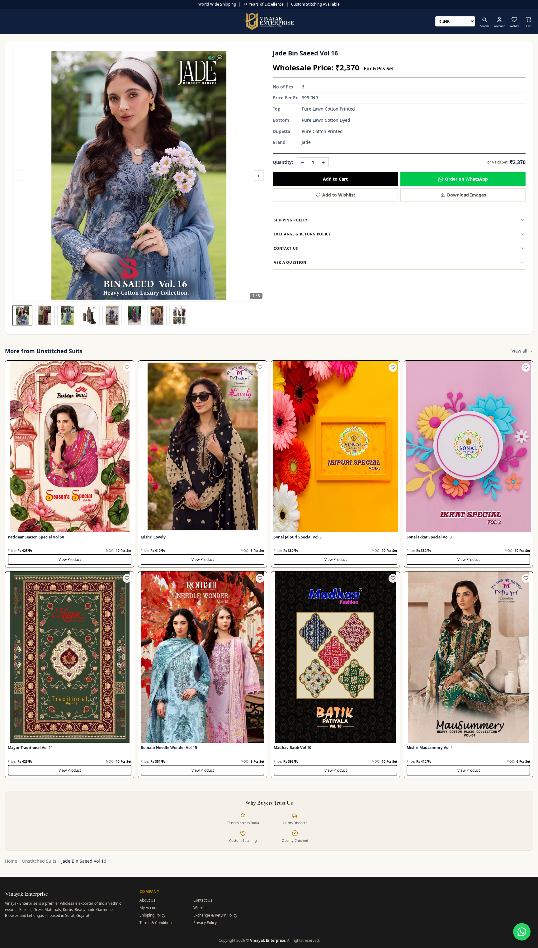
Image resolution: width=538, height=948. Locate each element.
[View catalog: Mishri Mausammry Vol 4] (468, 674)
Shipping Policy (152, 915)
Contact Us (202, 900)
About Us (147, 900)
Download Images (466, 195)
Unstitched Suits (39, 861)
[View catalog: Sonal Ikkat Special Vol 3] (468, 464)
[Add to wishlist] (127, 367)
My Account (149, 907)
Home (11, 861)
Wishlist (200, 907)
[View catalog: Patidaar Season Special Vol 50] (69, 464)
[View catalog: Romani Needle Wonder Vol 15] (202, 674)
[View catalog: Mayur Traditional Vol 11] (69, 674)
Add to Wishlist (338, 195)
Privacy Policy (205, 922)
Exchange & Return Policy (215, 915)
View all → (522, 351)
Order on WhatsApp (466, 179)
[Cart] (528, 19)
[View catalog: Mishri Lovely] (202, 464)
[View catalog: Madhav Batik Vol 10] (335, 674)
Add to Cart (335, 179)
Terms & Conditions (156, 922)
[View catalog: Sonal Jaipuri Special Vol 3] (335, 464)
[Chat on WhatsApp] (522, 932)
